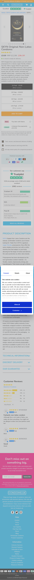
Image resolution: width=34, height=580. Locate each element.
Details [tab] (17, 273)
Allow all (17, 304)
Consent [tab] (6, 273)
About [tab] (28, 273)
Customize (16, 310)
